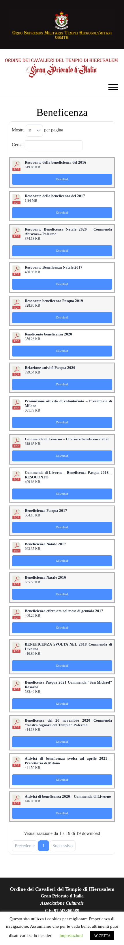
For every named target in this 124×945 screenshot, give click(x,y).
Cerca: (18, 144)
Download (62, 179)
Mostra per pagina (37, 129)
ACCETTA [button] (101, 935)
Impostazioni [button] (71, 935)
